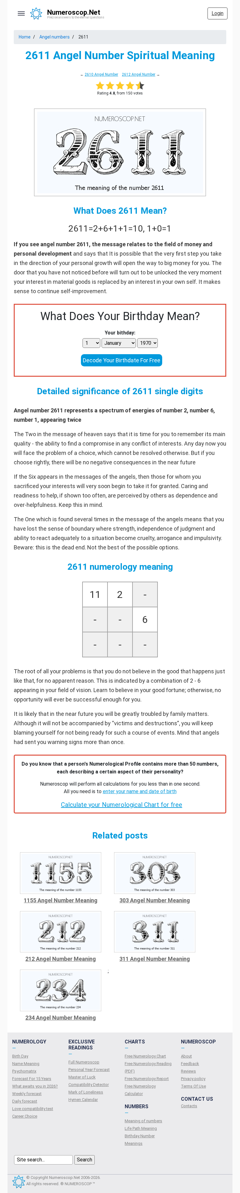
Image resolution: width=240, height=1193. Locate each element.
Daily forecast (24, 1101)
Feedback (190, 1063)
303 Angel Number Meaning (154, 900)
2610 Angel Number (101, 74)
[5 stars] (140, 85)
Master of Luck (82, 1077)
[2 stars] (110, 85)
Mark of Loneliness (85, 1092)
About (186, 1056)
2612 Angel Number (138, 74)
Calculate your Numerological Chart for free (121, 804)
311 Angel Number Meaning (154, 959)
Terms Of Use (193, 1086)
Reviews (188, 1071)
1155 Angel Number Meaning (61, 900)
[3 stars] (120, 85)
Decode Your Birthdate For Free (121, 360)
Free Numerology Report (147, 1078)
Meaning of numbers (143, 1121)
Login (217, 13)
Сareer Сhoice (24, 1116)
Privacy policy (193, 1078)
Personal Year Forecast (89, 1069)
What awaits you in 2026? (35, 1086)
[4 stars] (130, 85)
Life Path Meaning (141, 1128)
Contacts (189, 1106)
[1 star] (100, 85)
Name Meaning (25, 1063)
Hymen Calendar (83, 1099)
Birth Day (20, 1056)
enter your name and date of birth (140, 791)
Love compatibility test (32, 1108)
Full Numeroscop (83, 1062)
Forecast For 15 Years (31, 1078)
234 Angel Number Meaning (60, 1017)
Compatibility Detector (88, 1084)
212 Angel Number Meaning (60, 959)
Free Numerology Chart (145, 1056)
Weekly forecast (27, 1093)
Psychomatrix (24, 1071)
